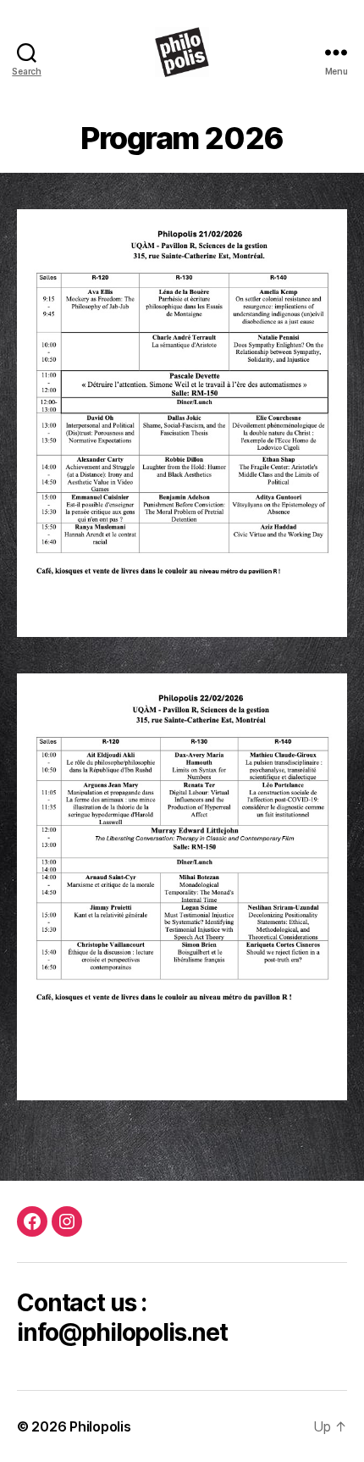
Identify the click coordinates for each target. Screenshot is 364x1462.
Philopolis (99, 1426)
